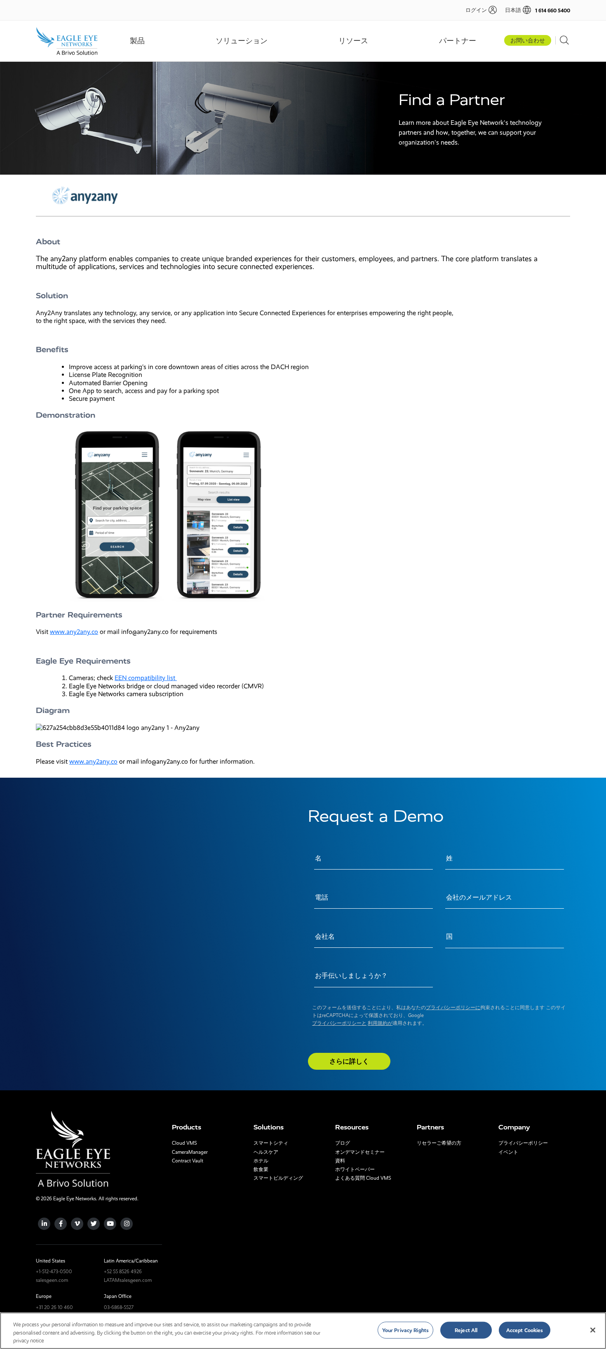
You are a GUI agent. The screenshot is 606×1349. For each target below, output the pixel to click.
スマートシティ (271, 1143)
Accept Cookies (524, 1330)
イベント (508, 1152)
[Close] (593, 1330)
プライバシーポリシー (523, 1143)
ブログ (342, 1143)
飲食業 (261, 1169)
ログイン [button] (476, 10)
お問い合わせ (527, 40)
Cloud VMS (184, 1143)
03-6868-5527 (119, 1307)
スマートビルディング (278, 1178)
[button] (514, 10)
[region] (303, 1330)
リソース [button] (353, 41)
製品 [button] (137, 41)
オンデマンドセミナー (360, 1152)
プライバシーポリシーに (453, 1007)
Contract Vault (187, 1161)
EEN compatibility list (146, 678)
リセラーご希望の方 (439, 1143)
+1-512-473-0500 (54, 1271)
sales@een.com (52, 1280)
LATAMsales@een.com (128, 1280)
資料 (340, 1161)
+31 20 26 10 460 (54, 1307)
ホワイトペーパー (355, 1169)
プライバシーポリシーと (339, 1023)
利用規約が (380, 1023)
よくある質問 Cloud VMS (363, 1178)
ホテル (261, 1161)
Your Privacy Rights (405, 1330)
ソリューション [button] (242, 41)
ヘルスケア (266, 1152)
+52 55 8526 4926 (123, 1271)
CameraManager (190, 1152)
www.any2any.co (74, 632)
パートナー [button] (457, 41)
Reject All (466, 1330)
